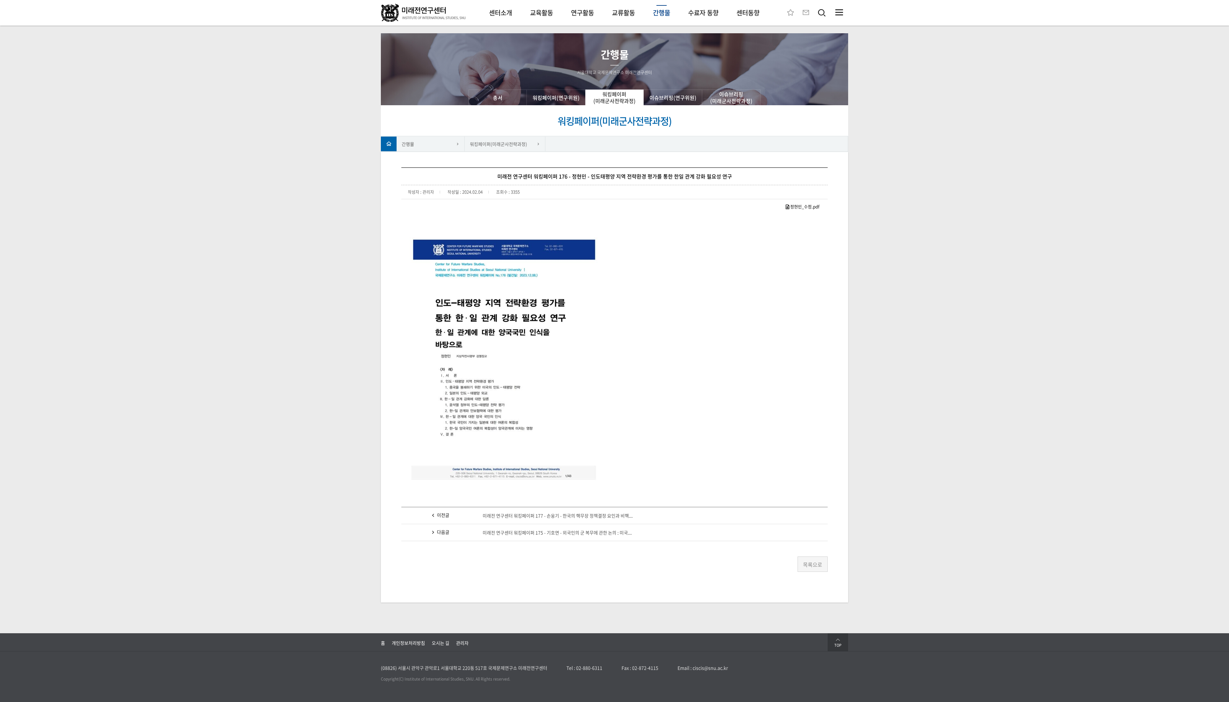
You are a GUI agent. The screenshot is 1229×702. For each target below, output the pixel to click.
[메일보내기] (806, 13)
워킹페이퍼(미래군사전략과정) (498, 144)
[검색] (822, 13)
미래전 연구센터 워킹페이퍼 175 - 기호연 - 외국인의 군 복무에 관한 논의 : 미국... (557, 532)
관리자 (462, 643)
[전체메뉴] (839, 13)
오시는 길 (440, 643)
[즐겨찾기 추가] (790, 13)
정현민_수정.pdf (804, 206)
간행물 (408, 144)
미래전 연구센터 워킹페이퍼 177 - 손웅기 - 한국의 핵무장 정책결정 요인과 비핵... (558, 515)
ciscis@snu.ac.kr (710, 668)
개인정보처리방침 (408, 643)
